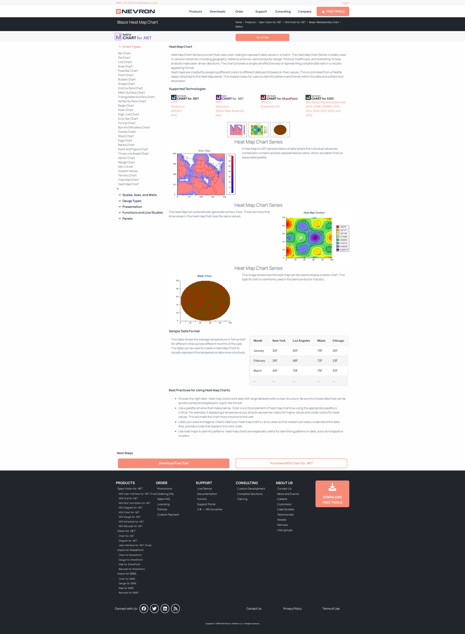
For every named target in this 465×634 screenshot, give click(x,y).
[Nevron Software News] (175, 608)
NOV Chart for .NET (295, 22)
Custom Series (128, 171)
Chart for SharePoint (130, 555)
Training (242, 499)
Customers (284, 504)
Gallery (239, 26)
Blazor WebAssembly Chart (324, 22)
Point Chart (125, 75)
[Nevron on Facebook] (144, 608)
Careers (282, 499)
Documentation (207, 494)
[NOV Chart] (236, 97)
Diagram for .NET (128, 540)
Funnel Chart (127, 123)
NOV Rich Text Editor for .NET (135, 503)
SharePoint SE (270, 106)
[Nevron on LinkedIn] (165, 608)
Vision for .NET (126, 531)
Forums (202, 499)
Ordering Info (165, 494)
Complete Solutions (250, 494)
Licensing (163, 504)
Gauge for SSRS (127, 583)
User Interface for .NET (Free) (135, 545)
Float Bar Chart (128, 71)
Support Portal (206, 504)
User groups (285, 530)
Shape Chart (126, 84)
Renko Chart (126, 145)
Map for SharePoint (129, 564)
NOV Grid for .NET (128, 498)
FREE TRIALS (335, 11)
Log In (346, 3)
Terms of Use (331, 609)
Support (261, 11)
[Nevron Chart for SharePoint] (281, 97)
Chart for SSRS (127, 578)
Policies (162, 509)
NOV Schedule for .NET (131, 521)
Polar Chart (125, 110)
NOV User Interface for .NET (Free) (135, 493)
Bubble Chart (127, 79)
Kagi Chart (125, 140)
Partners (282, 525)
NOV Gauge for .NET (130, 516)
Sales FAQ (163, 499)
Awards (281, 520)
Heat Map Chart (128, 184)
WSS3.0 (266, 102)
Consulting (283, 11)
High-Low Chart (128, 114)
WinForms (178, 106)
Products (195, 11)
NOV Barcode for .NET (131, 526)
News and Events (288, 494)
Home (238, 22)
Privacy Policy (292, 609)
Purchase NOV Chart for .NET (291, 463)
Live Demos (204, 488)
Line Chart (125, 62)
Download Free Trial (173, 463)
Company (305, 11)
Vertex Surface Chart (132, 101)
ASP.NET (176, 111)
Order (239, 11)
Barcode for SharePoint (132, 569)
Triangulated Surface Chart (136, 97)
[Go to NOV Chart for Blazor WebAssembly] (142, 36)
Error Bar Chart (128, 119)
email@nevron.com (146, 3)
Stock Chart (126, 136)
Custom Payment (168, 514)
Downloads (217, 11)
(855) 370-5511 (124, 3)
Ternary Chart (127, 175)
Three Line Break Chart (133, 154)
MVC (174, 115)
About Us (284, 482)
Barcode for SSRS (128, 592)
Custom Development (251, 488)
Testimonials (285, 514)
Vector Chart (126, 158)
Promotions (164, 488)
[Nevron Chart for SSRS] (326, 97)
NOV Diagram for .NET (130, 507)
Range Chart (126, 162)
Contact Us (284, 488)
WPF (174, 102)
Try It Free (262, 37)
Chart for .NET (126, 536)
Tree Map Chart (128, 180)
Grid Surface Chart (130, 88)
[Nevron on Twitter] (154, 608)
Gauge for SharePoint (131, 559)
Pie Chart (124, 58)
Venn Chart (125, 167)
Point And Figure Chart (133, 149)
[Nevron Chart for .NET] (191, 97)
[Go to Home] (136, 11)
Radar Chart (126, 106)
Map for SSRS (126, 588)
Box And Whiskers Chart (134, 127)
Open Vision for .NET (270, 22)
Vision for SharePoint (130, 550)
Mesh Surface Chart (131, 92)
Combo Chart (127, 132)
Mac (219, 115)
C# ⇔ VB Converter (209, 509)
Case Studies (285, 509)
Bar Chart (124, 53)
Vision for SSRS (126, 574)
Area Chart (125, 66)
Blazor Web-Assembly (230, 111)
